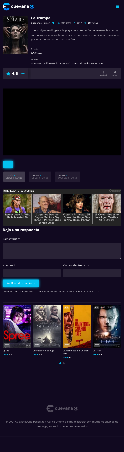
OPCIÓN (14, 176)
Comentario (11, 238)
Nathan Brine (97, 63)
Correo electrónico (76, 265)
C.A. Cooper (36, 53)
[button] (60, 363)
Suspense (36, 23)
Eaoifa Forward (50, 63)
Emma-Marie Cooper (68, 63)
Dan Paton (36, 63)
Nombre (9, 265)
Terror (46, 23)
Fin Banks (84, 63)
